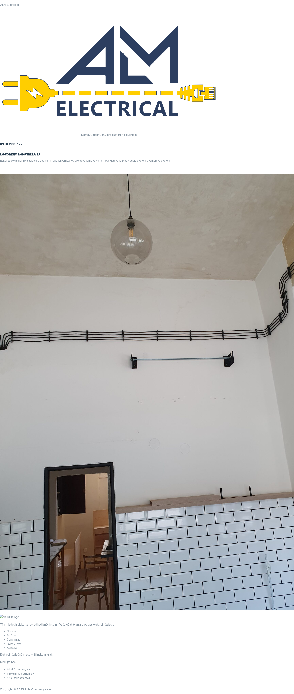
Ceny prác (106, 134)
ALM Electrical (9, 4)
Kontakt (132, 134)
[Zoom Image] (0, 171)
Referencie (120, 134)
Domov (86, 134)
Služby (95, 134)
